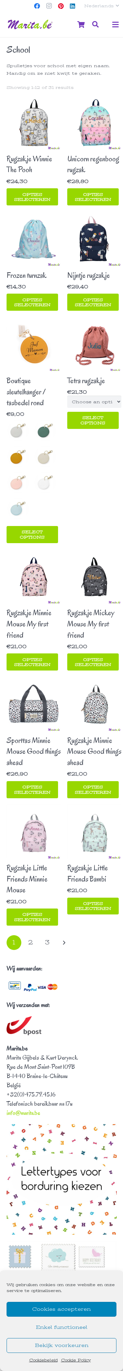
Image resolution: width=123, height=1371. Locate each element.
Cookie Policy (76, 1360)
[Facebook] (37, 6)
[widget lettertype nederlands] (62, 1179)
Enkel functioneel (61, 1327)
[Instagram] (49, 6)
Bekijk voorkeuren (62, 1345)
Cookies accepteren (61, 1309)
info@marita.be (23, 1113)
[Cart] (81, 24)
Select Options (32, 534)
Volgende (64, 942)
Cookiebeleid (43, 1360)
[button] (101, 6)
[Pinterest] (61, 6)
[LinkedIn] (72, 6)
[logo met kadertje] (30, 24)
